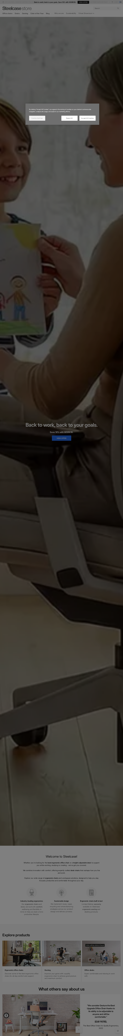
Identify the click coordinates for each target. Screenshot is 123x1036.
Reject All (69, 118)
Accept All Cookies (87, 118)
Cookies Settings (37, 118)
